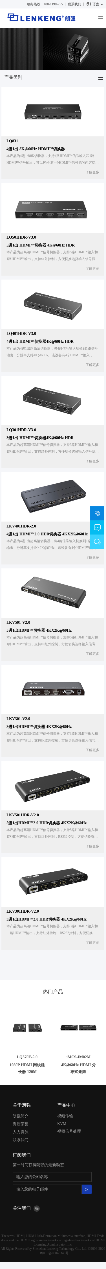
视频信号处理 (69, 1131)
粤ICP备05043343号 (54, 1253)
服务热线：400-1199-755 (45, 4)
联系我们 (74, 4)
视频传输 (65, 1116)
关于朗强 (22, 1105)
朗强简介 (20, 1116)
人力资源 (20, 1132)
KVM (61, 1124)
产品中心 (66, 1105)
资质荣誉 (20, 1124)
